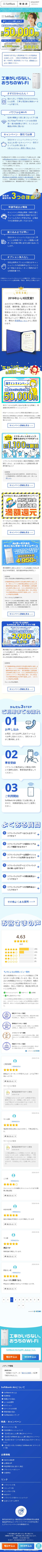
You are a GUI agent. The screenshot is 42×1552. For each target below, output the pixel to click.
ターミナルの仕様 (10, 1409)
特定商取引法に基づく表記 (13, 1466)
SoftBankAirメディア (11, 1415)
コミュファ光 (9, 1488)
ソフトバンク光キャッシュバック (16, 1498)
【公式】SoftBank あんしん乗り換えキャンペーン (22, 1437)
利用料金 (7, 1396)
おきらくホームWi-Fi (11, 1501)
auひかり (7, 1494)
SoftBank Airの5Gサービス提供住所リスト (18, 159)
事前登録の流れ (9, 1412)
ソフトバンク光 (9, 1485)
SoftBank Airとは (10, 1393)
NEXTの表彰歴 (9, 1460)
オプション (8, 1405)
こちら (9, 478)
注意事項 (7, 1473)
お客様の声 (8, 1463)
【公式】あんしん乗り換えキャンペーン (18, 1433)
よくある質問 (9, 1402)
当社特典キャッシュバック (13, 1430)
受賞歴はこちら (21, 320)
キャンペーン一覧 (10, 1427)
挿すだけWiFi (26, 1373)
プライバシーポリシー (12, 1469)
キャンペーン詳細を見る (19, 425)
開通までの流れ (9, 1399)
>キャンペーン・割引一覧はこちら (21, 148)
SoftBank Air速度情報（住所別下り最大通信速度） (19, 177)
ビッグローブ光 (9, 1491)
